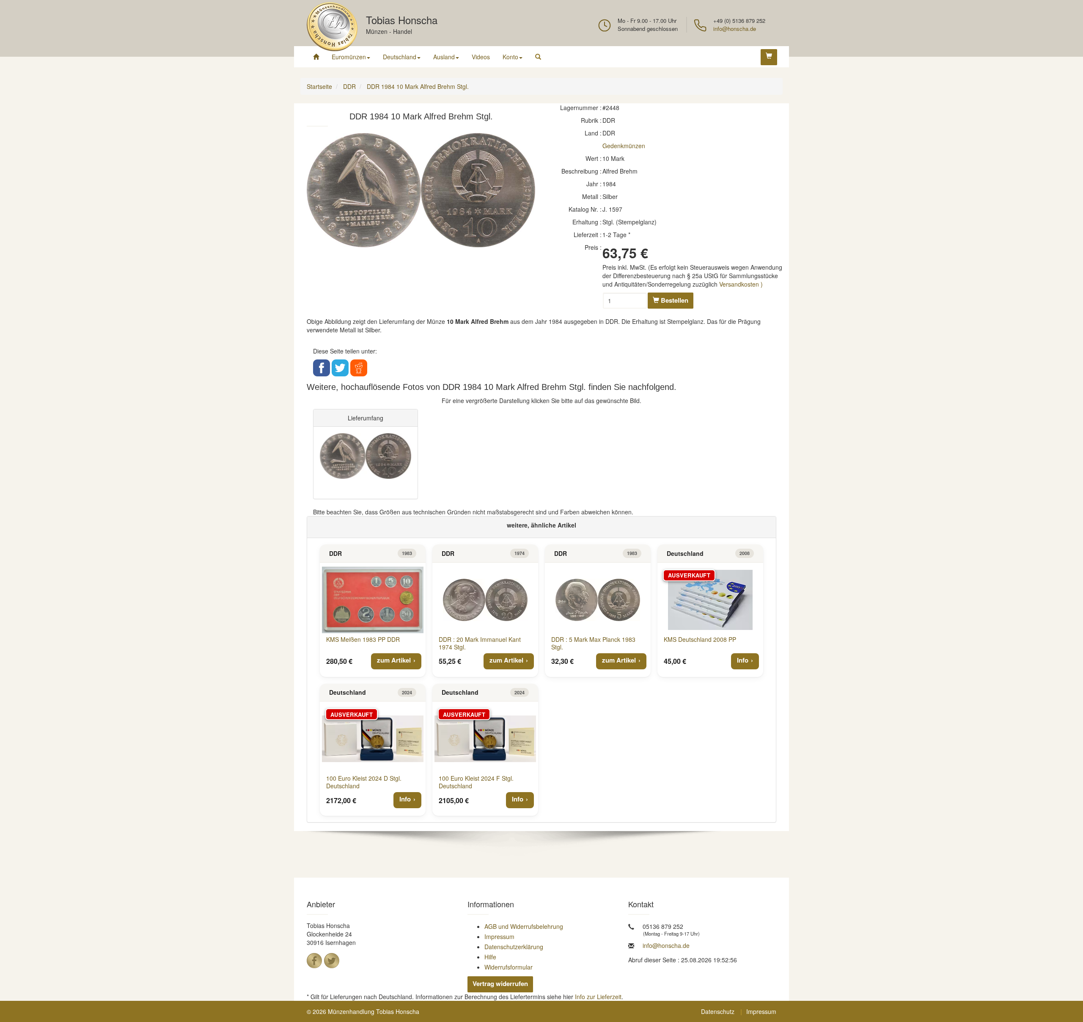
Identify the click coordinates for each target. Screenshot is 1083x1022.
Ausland (444, 56)
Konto (510, 56)
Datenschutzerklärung (513, 946)
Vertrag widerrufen (500, 983)
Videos (481, 56)
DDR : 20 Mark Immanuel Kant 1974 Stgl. (480, 643)
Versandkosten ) (741, 284)
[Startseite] (316, 56)
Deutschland (399, 56)
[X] (331, 960)
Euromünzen (349, 56)
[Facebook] (314, 960)
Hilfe (490, 957)
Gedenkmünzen (623, 145)
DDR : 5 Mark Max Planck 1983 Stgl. (593, 643)
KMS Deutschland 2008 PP (700, 639)
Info (742, 660)
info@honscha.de (734, 29)
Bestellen (673, 300)
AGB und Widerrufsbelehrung (523, 926)
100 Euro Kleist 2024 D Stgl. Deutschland (363, 782)
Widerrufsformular (508, 967)
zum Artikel (394, 660)
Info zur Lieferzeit (598, 996)
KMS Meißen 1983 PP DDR (363, 639)
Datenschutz (717, 1011)
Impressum (499, 936)
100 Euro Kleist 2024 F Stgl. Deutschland (476, 782)
